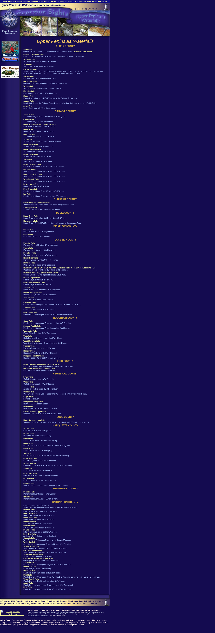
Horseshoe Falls (30, 81)
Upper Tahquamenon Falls (34, 420)
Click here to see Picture (82, 51)
